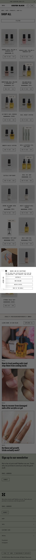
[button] (3, 280)
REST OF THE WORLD (18, 288)
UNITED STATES (18, 284)
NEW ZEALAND (18, 281)
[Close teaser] (6, 271)
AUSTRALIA (18, 277)
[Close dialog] (35, 268)
